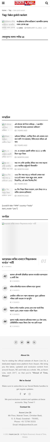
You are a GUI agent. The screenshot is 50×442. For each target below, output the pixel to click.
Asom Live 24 (14, 434)
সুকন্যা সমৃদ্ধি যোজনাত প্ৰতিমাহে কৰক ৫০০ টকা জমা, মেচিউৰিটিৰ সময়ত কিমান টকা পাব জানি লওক (28, 321)
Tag (10, 10)
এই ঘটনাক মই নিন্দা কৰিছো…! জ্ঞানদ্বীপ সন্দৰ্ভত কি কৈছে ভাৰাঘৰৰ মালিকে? (29, 126)
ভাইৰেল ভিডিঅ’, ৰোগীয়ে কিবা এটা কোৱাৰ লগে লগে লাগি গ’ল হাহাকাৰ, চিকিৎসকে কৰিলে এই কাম (31, 139)
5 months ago (22, 196)
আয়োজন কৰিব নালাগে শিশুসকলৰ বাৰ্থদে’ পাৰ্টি (19, 261)
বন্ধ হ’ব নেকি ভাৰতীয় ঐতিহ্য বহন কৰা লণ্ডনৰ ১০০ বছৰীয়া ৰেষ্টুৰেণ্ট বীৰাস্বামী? (31, 164)
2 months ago (22, 169)
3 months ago (22, 157)
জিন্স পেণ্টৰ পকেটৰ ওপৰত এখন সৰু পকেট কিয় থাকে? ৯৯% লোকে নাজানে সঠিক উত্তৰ (27, 309)
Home (4, 10)
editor (21, 28)
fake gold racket (19, 10)
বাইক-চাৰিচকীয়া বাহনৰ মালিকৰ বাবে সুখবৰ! (25, 286)
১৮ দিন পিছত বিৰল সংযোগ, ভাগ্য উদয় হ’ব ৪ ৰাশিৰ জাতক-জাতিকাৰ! (31, 191)
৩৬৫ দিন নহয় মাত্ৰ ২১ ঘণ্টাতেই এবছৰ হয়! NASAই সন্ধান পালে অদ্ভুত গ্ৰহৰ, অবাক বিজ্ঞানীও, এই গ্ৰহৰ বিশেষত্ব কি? (30, 178)
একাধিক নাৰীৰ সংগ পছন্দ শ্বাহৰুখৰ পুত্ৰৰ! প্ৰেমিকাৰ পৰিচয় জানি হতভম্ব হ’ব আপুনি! (27, 297)
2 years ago (21, 131)
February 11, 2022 (34, 28)
